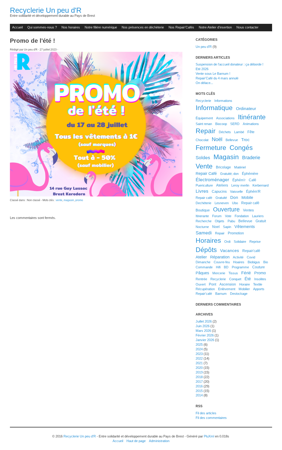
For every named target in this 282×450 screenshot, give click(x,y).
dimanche (203, 262)
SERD (234, 124)
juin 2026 (203, 326)
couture (258, 267)
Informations (223, 101)
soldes (203, 157)
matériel (240, 167)
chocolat (202, 140)
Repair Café (206, 173)
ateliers (222, 185)
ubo (235, 203)
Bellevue (232, 140)
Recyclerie (203, 101)
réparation (220, 257)
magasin (69, 200)
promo (79, 200)
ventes (248, 210)
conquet (235, 279)
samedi (204, 232)
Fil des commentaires (211, 418)
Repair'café (251, 251)
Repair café (204, 198)
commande (204, 267)
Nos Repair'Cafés (181, 27)
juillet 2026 (204, 321)
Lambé (239, 132)
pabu (231, 221)
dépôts (206, 249)
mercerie (218, 273)
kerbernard (260, 185)
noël (217, 139)
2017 (199, 381)
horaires (208, 240)
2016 (199, 386)
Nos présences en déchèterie (143, 27)
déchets (225, 132)
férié (246, 272)
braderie (251, 157)
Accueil (17, 27)
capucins (219, 191)
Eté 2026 (202, 69)
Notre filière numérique (101, 27)
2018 (199, 377)
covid (251, 257)
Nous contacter (247, 27)
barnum (221, 293)
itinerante (202, 216)
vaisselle (236, 191)
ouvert (201, 284)
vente (59, 200)
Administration (159, 441)
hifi (218, 267)
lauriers (258, 216)
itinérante (252, 117)
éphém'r (238, 180)
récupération (205, 289)
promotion (236, 233)
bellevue (245, 221)
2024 (199, 349)
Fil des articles (206, 413)
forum (217, 216)
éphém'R (253, 191)
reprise (255, 241)
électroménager (212, 179)
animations (251, 124)
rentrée (201, 279)
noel (216, 227)
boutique (203, 210)
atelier (201, 257)
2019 (199, 372)
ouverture (226, 209)
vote (228, 216)
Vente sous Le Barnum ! (213, 73)
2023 (199, 354)
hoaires (238, 262)
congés (241, 147)
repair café (250, 203)
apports (258, 289)
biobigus (254, 262)
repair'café (204, 293)
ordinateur (246, 108)
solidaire (240, 241)
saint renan (204, 124)
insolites (260, 279)
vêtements (244, 226)
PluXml (209, 436)
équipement (204, 118)
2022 (199, 358)
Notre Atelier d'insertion (215, 27)
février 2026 (205, 335)
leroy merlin (240, 185)
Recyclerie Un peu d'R (46, 10)
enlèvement (226, 289)
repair (205, 130)
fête (250, 132)
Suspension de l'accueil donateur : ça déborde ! (229, 64)
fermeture (211, 147)
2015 (199, 391)
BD (226, 267)
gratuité (221, 198)
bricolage (223, 167)
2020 (199, 368)
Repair (219, 233)
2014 (199, 395)
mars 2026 (203, 330)
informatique (214, 107)
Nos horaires (70, 27)
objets (219, 221)
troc (245, 139)
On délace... (204, 83)
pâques (202, 273)
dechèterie (203, 203)
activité (238, 257)
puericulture (204, 185)
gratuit (261, 221)
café (252, 180)
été (248, 278)
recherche (204, 221)
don (234, 197)
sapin (227, 227)
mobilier (244, 289)
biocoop (221, 124)
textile (257, 284)
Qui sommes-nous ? (42, 27)
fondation (242, 216)
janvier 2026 (205, 340)
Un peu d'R (204, 47)
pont (212, 284)
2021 (199, 363)
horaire (244, 284)
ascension (227, 284)
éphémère (250, 174)
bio (265, 262)
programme (240, 267)
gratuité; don (229, 174)
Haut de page (136, 441)
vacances (229, 250)
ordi (227, 241)
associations (225, 118)
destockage (238, 293)
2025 (199, 344)
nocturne (202, 227)
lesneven (222, 203)
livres (202, 191)
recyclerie (218, 279)
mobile (247, 197)
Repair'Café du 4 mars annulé (217, 78)
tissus (233, 273)
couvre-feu (222, 262)
